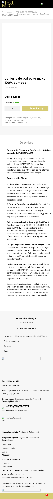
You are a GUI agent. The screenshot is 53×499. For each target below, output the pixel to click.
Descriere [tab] (26, 142)
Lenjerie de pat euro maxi (14, 120)
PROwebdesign (27, 486)
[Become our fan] (4, 426)
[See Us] (8, 426)
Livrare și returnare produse (13, 474)
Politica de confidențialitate (13, 477)
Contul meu (6, 444)
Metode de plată (37, 470)
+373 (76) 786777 (17, 406)
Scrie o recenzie (11, 87)
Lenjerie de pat (8, 14)
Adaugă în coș (36, 108)
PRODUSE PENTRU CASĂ (26, 12)
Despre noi (6, 470)
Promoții (5, 463)
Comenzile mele (8, 448)
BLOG (4, 452)
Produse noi (7, 466)
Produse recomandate (11, 459)
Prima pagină (7, 12)
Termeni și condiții (21, 470)
